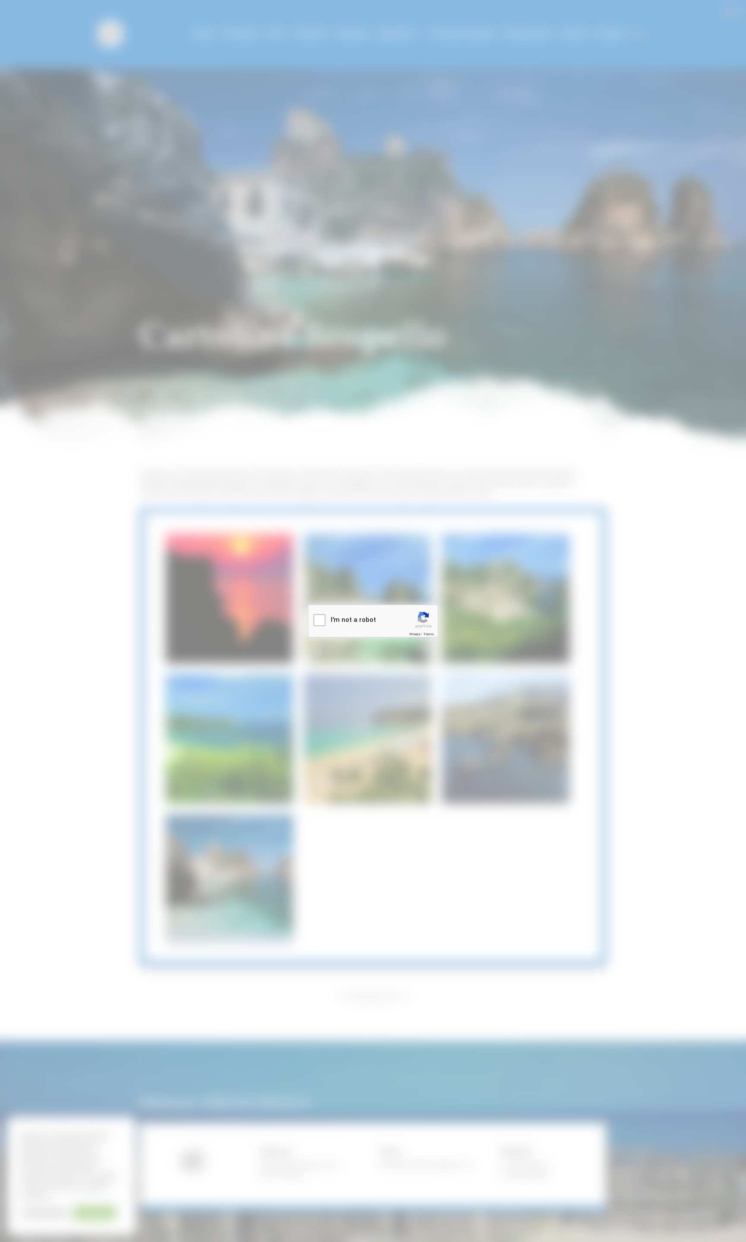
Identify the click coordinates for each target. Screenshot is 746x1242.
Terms (429, 634)
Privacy (414, 634)
